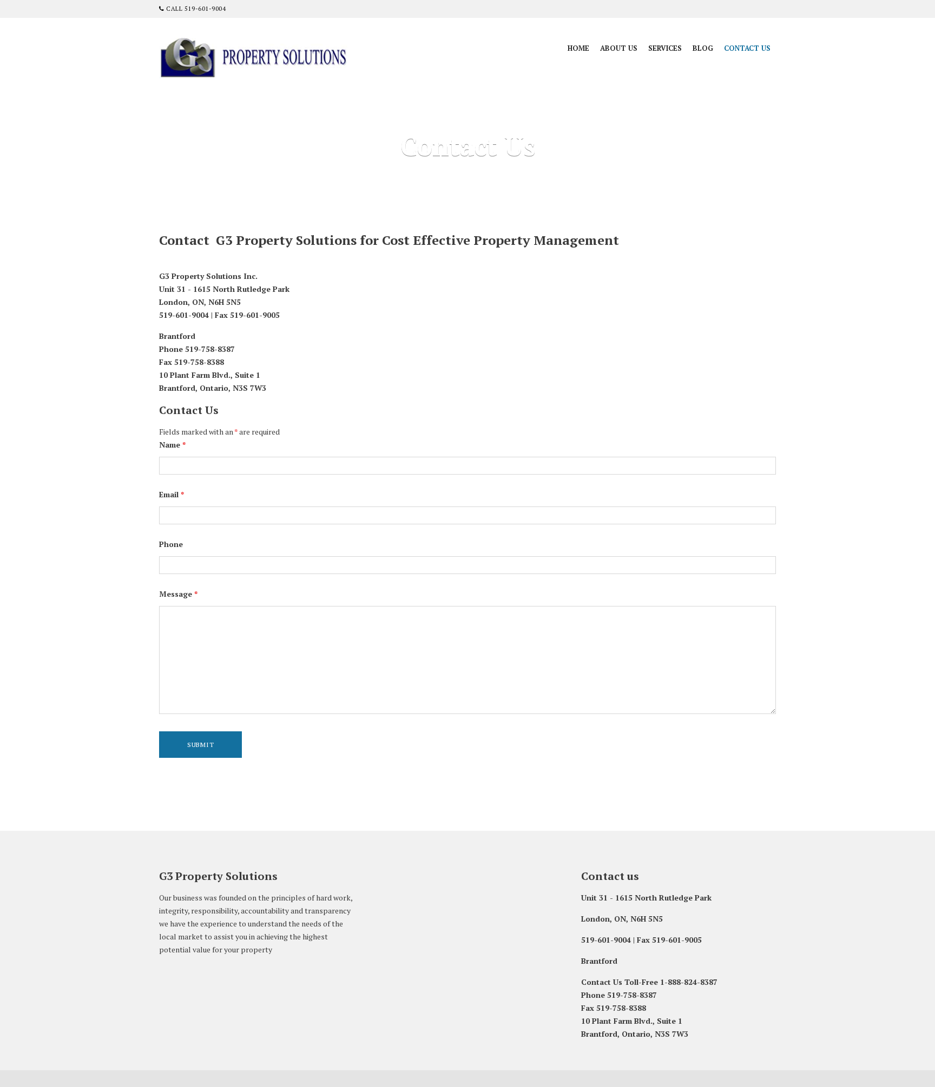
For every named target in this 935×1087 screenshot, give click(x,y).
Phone (171, 544)
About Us (618, 48)
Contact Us (747, 48)
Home (578, 48)
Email (171, 494)
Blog (703, 48)
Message (178, 594)
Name (172, 444)
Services (665, 48)
